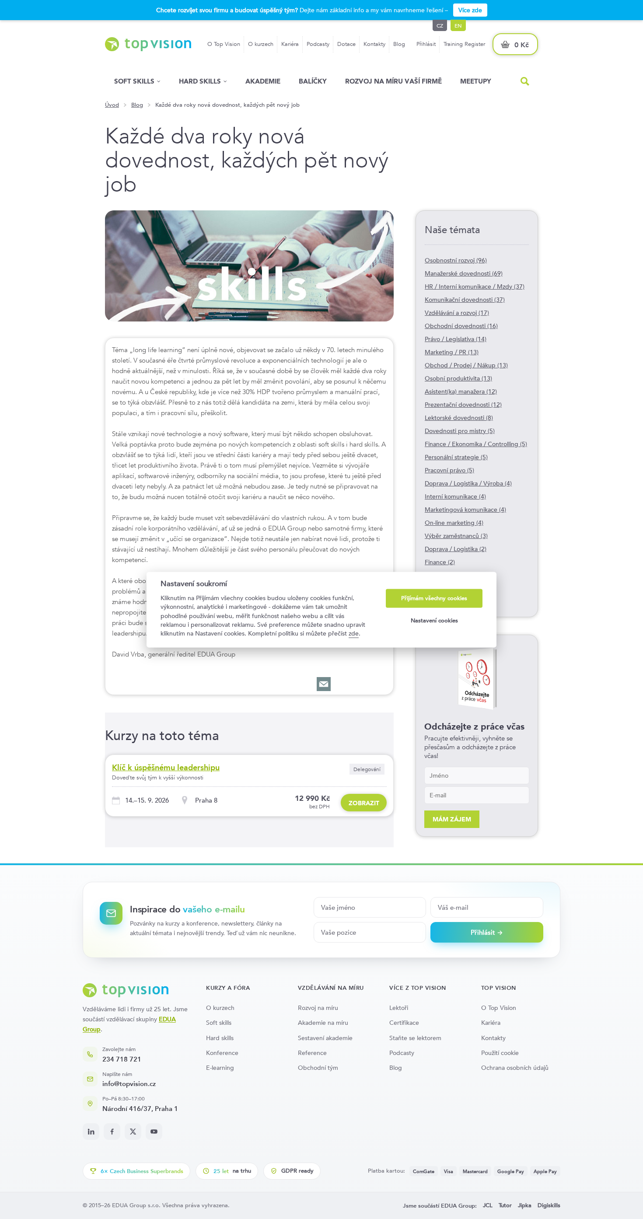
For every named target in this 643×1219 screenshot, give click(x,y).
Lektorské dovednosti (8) (459, 418)
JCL (488, 1205)
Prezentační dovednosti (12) (463, 405)
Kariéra (290, 44)
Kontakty (374, 44)
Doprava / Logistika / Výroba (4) (468, 483)
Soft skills (134, 81)
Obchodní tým (318, 1068)
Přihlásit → (487, 932)
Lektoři (398, 1008)
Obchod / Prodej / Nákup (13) (466, 365)
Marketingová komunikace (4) (465, 509)
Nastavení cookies (434, 621)
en (458, 25)
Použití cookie (500, 1053)
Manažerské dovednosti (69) (464, 273)
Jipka (524, 1205)
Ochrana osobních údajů (515, 1068)
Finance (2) (440, 562)
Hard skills (220, 1038)
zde (354, 634)
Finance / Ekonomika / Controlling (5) (476, 444)
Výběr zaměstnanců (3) (456, 536)
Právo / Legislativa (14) (455, 339)
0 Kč (521, 45)
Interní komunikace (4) (455, 496)
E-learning (220, 1068)
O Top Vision (223, 44)
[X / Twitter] (133, 1131)
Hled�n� (525, 81)
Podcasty (318, 44)
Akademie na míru (323, 1023)
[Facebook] (112, 1131)
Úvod (112, 104)
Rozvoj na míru (318, 1008)
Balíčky (313, 81)
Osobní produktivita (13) (458, 378)
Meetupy (475, 81)
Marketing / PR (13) (452, 352)
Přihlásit (426, 44)
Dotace (346, 44)
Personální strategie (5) (456, 457)
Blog (399, 44)
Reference (312, 1053)
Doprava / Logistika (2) (455, 549)
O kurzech (260, 44)
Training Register (464, 44)
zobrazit (364, 803)
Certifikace (404, 1023)
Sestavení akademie (325, 1038)
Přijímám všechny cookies (434, 598)
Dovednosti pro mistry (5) (460, 431)
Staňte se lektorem (415, 1038)
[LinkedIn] (91, 1131)
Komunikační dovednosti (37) (465, 300)
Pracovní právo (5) (449, 470)
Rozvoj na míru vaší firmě (393, 81)
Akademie (262, 81)
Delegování (367, 768)
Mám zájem (452, 819)
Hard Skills (200, 81)
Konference (222, 1053)
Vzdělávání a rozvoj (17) (457, 313)
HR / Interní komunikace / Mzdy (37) (474, 286)
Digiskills (549, 1205)
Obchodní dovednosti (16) (461, 326)
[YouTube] (154, 1131)
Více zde (470, 10)
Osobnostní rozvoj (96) (456, 260)
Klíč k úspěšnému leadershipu (166, 767)
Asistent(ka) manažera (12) (461, 391)
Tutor (505, 1205)
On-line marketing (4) (454, 523)
